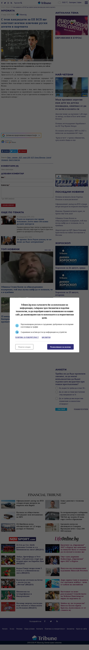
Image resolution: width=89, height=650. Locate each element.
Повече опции (24, 347)
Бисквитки (46, 337)
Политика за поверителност (27, 337)
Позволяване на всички (60, 347)
